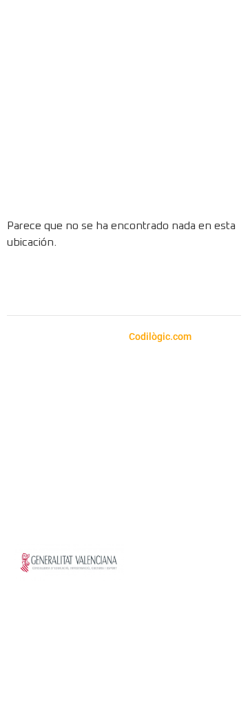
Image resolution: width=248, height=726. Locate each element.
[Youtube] (143, 284)
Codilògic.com (161, 336)
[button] (220, 88)
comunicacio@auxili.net (72, 476)
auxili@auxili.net (96, 413)
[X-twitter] (181, 284)
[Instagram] (67, 284)
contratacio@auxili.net (145, 443)
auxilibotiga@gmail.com (115, 396)
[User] (215, 184)
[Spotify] (105, 284)
